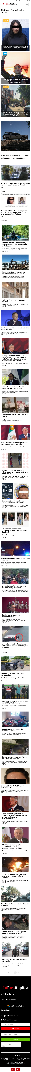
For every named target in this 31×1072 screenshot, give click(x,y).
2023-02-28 (5, 393)
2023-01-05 (5, 421)
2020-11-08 (5, 594)
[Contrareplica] (10, 4)
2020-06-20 (5, 883)
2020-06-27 (5, 853)
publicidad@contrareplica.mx (15, 1063)
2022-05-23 (4, 449)
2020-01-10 (5, 966)
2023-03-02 (5, 366)
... (1, 161)
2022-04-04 (5, 480)
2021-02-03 (5, 508)
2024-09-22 (5, 251)
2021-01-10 (4, 565)
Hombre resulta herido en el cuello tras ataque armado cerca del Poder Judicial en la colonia (15, 114)
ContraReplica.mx (23, 1059)
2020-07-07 (5, 736)
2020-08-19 (5, 623)
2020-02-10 (5, 938)
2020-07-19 (4, 680)
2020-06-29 (4, 793)
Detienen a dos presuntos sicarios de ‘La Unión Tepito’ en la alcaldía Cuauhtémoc (15, 47)
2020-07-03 (5, 765)
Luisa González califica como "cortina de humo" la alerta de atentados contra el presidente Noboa (15, 80)
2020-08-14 (5, 652)
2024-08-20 (5, 279)
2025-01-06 (4, 191)
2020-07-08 (5, 708)
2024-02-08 (4, 334)
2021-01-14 (5, 537)
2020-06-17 (4, 910)
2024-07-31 (5, 307)
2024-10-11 (4, 221)
